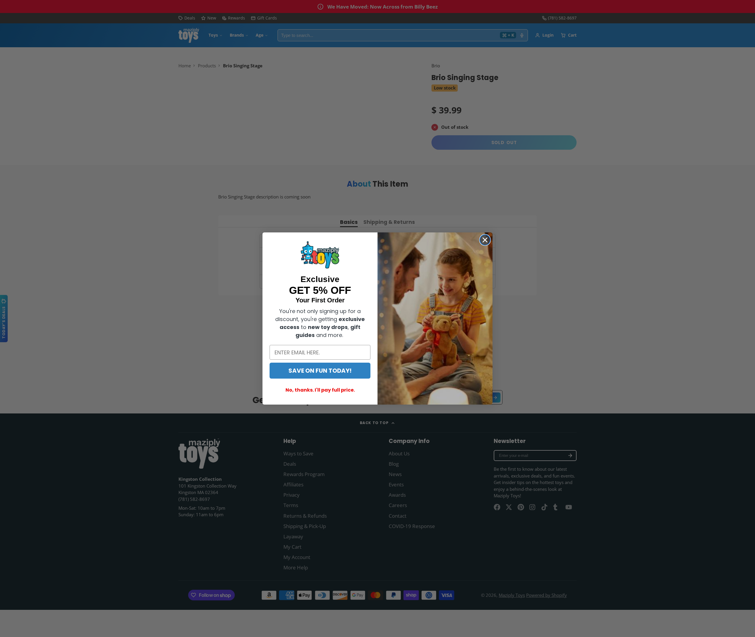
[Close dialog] (485, 240)
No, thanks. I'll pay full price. (320, 390)
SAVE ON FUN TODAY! (320, 370)
